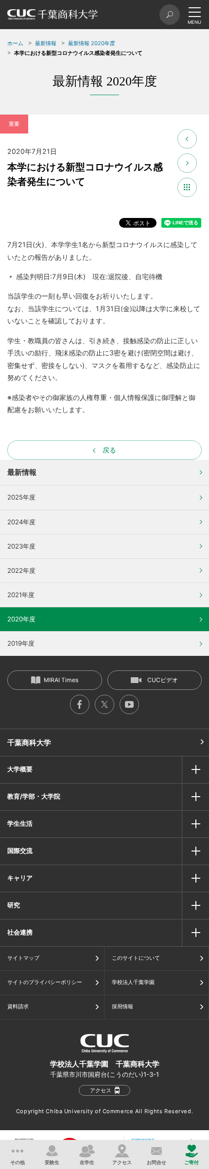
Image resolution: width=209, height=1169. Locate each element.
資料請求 (18, 1006)
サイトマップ (23, 957)
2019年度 (21, 643)
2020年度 (21, 619)
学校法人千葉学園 (133, 982)
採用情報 (122, 1006)
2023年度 (21, 546)
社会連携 (20, 932)
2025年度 (21, 497)
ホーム (15, 43)
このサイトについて (136, 957)
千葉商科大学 (29, 742)
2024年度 (21, 522)
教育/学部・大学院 (33, 796)
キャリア (20, 878)
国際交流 (20, 850)
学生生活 (20, 823)
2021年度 (21, 595)
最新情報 (45, 43)
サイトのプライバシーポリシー (44, 982)
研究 (13, 905)
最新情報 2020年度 (91, 43)
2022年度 (21, 570)
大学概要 (20, 769)
